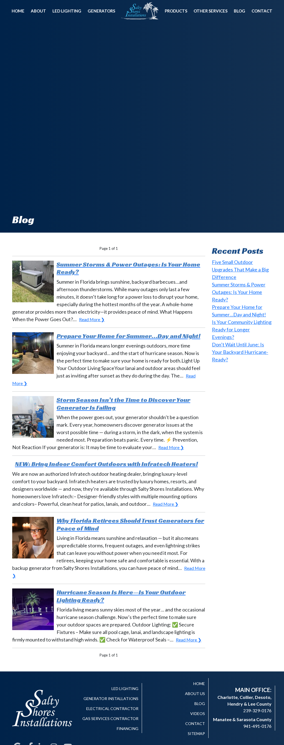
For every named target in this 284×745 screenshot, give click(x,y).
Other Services (210, 10)
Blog (239, 10)
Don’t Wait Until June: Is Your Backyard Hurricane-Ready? (240, 352)
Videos (197, 713)
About (38, 10)
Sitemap (196, 733)
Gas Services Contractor (110, 718)
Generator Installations (110, 698)
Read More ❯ (92, 319)
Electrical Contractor (112, 708)
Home (18, 10)
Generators (101, 10)
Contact (262, 10)
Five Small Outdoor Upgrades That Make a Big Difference (240, 269)
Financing (127, 728)
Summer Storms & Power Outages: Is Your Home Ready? (238, 292)
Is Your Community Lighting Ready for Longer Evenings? (242, 329)
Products (176, 10)
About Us (195, 693)
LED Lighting (66, 10)
